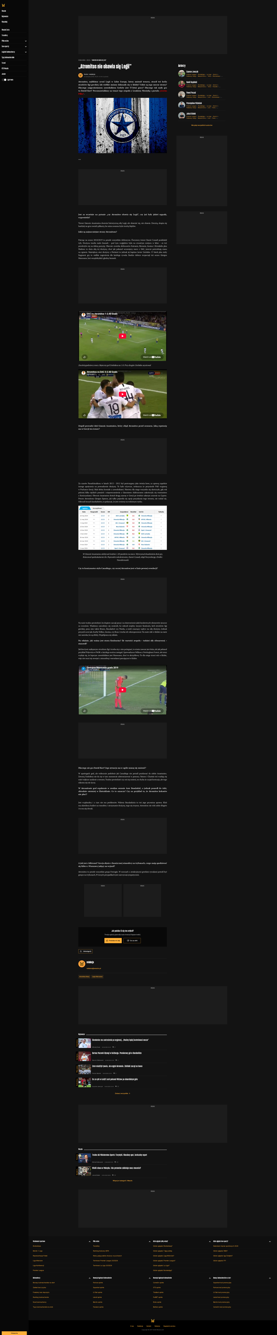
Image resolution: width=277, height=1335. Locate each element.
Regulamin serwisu (169, 1326)
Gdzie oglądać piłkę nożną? (160, 1241)
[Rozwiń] (25, 41)
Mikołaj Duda (96, 1047)
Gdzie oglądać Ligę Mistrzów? (163, 1256)
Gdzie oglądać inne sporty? (220, 1241)
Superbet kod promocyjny (222, 1282)
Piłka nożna (5, 40)
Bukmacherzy (36, 1278)
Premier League (191, 74)
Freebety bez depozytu (41, 1292)
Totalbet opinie (158, 1292)
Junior (4, 74)
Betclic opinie (97, 1302)
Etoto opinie (157, 1302)
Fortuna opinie (98, 1282)
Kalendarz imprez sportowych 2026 (225, 1246)
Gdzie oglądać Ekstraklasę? (162, 1246)
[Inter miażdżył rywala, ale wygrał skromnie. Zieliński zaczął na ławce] (122, 1069)
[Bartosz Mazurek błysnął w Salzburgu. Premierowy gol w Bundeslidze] (122, 1056)
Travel (4, 62)
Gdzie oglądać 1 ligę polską (162, 1251)
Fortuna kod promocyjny (221, 1287)
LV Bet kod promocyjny (221, 1292)
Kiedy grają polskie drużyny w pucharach (107, 1256)
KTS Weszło (5, 68)
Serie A (215, 74)
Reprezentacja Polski (40, 1256)
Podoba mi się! (114, 940)
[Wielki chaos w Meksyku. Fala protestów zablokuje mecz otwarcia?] (122, 1171)
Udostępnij (87, 951)
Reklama (157, 1326)
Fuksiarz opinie (98, 1307)
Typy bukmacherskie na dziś (43, 1307)
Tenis (209, 76)
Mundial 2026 (77, 1171)
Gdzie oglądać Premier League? (164, 1261)
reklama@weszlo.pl (94, 968)
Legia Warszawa (97, 976)
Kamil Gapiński (191, 82)
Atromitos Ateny (84, 976)
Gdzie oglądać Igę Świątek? (223, 1256)
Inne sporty (5, 46)
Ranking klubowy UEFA (101, 1251)
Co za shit (133, 940)
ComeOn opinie (158, 1282)
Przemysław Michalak (194, 103)
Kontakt (149, 1326)
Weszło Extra (6, 29)
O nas (132, 1326)
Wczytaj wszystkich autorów (201, 125)
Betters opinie (158, 1307)
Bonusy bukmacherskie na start (44, 1282)
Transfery (5, 35)
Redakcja (140, 1326)
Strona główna (81, 60)
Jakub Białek (191, 113)
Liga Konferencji (38, 1265)
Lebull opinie (97, 1297)
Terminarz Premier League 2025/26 (105, 1261)
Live (209, 97)
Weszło (88, 60)
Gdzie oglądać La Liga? (161, 1265)
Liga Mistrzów (38, 1261)
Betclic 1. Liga (37, 1251)
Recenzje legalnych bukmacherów (102, 1278)
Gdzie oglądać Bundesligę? (162, 1270)
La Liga (209, 74)
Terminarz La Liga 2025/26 (102, 1265)
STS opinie (157, 1287)
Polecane (77, 1157)
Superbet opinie (98, 1287)
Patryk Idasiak (96, 1073)
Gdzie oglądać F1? (219, 1261)
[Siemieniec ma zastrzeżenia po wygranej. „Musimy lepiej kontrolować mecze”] (122, 1043)
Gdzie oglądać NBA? (220, 1251)
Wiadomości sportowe (39, 1241)
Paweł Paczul (191, 92)
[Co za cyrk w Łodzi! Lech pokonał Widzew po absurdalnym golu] (122, 1082)
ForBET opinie (158, 1297)
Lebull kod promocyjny (221, 1297)
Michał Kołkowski (97, 1162)
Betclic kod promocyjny (221, 1302)
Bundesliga (201, 74)
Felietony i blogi (191, 76)
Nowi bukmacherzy (39, 1302)
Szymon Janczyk (192, 71)
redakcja (92, 74)
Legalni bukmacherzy (8, 51)
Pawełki (215, 86)
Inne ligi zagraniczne (77, 1056)
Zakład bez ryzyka (39, 1287)
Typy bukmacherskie (8, 57)
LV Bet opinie (97, 1292)
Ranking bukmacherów (41, 1297)
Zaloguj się (14, 1333)
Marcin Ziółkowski (97, 1060)
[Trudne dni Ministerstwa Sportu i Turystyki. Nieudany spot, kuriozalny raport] (122, 1158)
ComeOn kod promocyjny (222, 1307)
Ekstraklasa (216, 76)
